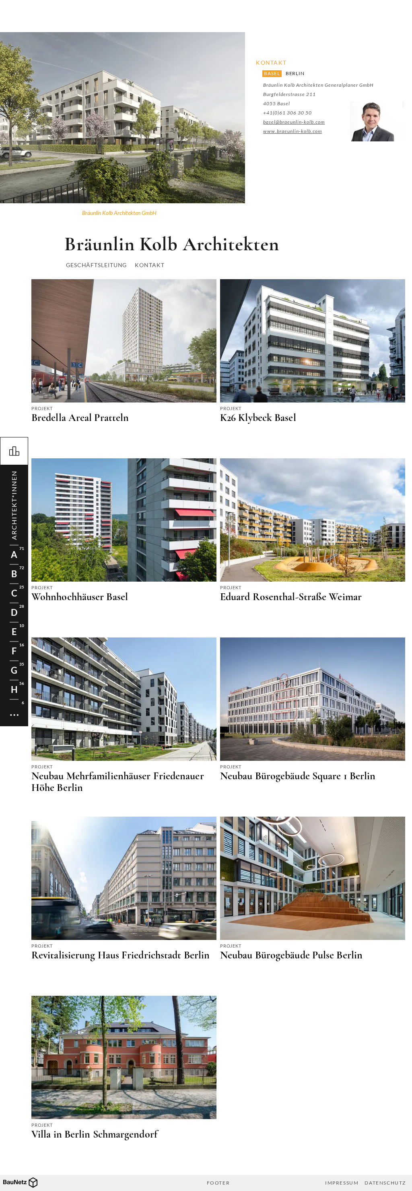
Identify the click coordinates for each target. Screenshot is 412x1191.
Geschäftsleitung (96, 264)
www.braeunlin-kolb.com (292, 131)
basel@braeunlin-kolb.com (294, 122)
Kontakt (149, 264)
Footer (218, 1183)
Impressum (341, 1183)
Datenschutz (385, 1183)
